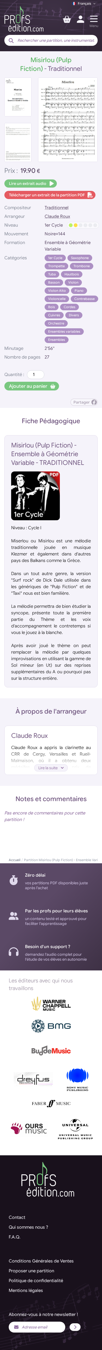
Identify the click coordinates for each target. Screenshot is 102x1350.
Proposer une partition (31, 1271)
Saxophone (80, 258)
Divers (74, 315)
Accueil (14, 860)
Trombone (81, 266)
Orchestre (56, 323)
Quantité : (14, 374)
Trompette (56, 266)
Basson (54, 282)
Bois (51, 307)
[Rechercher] (11, 41)
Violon (73, 282)
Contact (17, 1217)
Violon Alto (57, 290)
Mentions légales (26, 1290)
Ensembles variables (64, 331)
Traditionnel (57, 208)
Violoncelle (57, 299)
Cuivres (54, 315)
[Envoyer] (75, 1327)
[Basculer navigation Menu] (94, 19)
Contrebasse (84, 299)
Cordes (69, 307)
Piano (79, 290)
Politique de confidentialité (36, 1280)
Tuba (52, 274)
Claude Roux (57, 216)
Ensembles (56, 340)
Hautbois (71, 274)
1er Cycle (55, 258)
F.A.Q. (14, 1237)
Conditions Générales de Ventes (41, 1261)
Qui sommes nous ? (28, 1227)
